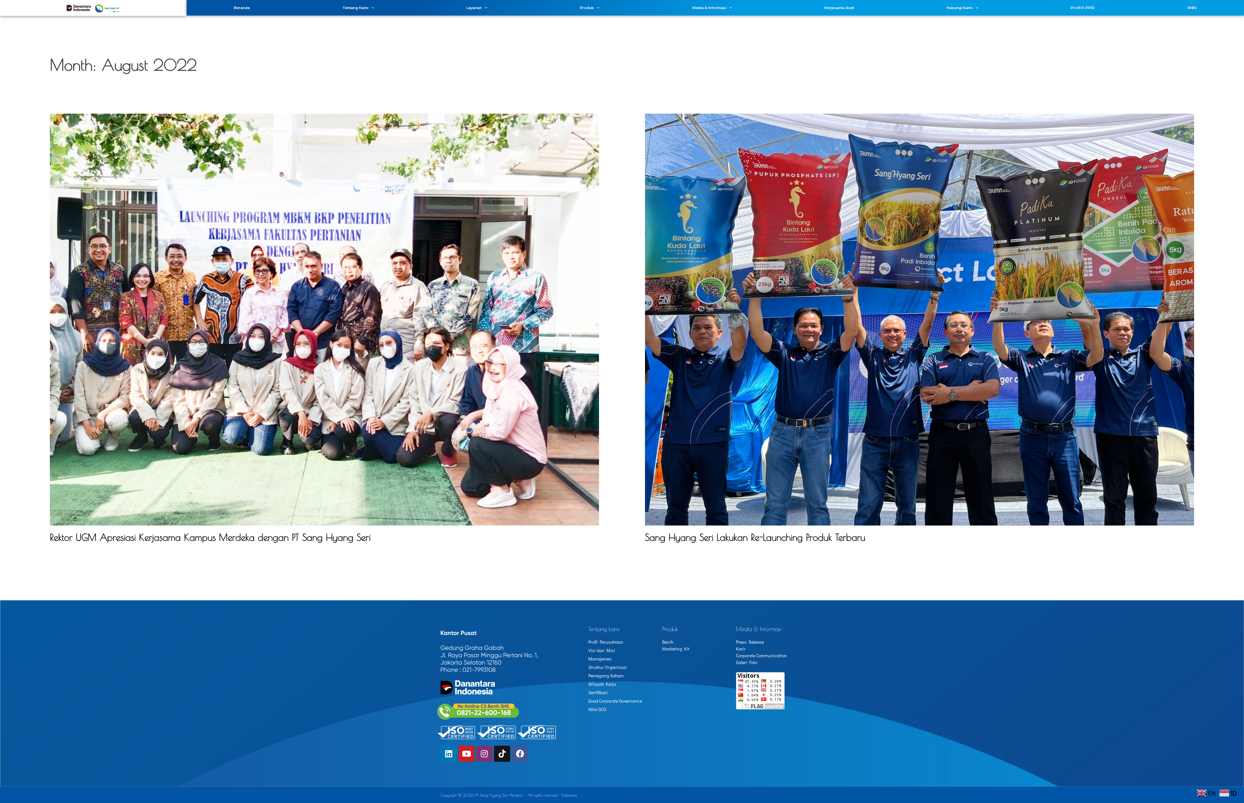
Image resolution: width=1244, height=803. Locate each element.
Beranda (242, 8)
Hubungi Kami (960, 8)
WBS (1192, 8)
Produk (587, 8)
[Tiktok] (502, 754)
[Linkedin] (449, 754)
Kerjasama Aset (839, 8)
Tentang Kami (355, 8)
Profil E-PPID (1083, 8)
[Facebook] (520, 754)
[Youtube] (466, 754)
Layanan (474, 8)
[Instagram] (484, 754)
